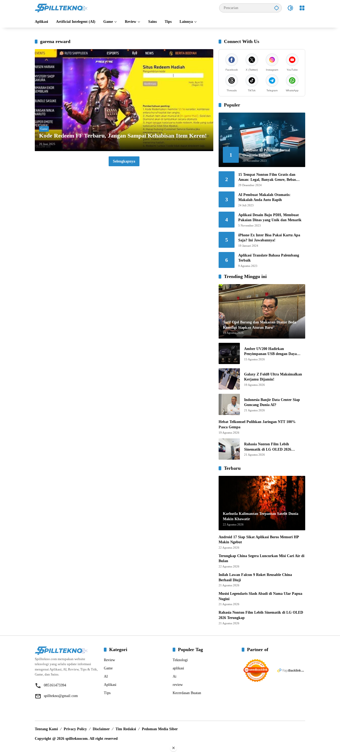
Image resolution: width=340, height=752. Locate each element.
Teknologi (180, 660)
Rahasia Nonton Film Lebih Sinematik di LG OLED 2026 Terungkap (267, 447)
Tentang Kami (46, 729)
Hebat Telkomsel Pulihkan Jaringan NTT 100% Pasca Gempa (257, 424)
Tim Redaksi (126, 729)
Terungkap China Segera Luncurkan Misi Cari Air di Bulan (261, 558)
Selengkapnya (124, 161)
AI (106, 676)
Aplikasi (110, 685)
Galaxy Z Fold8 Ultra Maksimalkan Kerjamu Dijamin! (273, 377)
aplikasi (178, 668)
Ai (174, 676)
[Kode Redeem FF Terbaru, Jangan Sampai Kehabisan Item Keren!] (124, 100)
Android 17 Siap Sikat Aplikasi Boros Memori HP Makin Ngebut (259, 539)
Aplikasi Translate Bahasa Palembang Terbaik (268, 258)
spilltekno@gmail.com (61, 696)
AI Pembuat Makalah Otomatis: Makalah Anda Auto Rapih (264, 197)
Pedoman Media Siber (160, 729)
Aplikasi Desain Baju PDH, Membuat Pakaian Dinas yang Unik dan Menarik (269, 217)
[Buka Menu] (302, 8)
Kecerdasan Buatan (187, 693)
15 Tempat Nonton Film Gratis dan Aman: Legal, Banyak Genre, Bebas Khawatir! (267, 177)
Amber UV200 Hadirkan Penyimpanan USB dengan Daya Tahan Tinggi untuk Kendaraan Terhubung (270, 352)
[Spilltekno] (61, 8)
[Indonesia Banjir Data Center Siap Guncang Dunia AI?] (229, 404)
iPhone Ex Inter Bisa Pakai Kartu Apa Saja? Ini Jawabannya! (269, 237)
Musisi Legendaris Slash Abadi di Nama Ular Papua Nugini (260, 596)
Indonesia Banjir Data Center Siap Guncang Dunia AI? (272, 402)
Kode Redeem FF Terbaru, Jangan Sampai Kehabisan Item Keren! (123, 135)
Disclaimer (101, 729)
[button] (276, 7)
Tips (107, 693)
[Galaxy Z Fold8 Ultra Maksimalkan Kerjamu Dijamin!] (229, 379)
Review (109, 660)
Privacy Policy (75, 729)
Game (44, 128)
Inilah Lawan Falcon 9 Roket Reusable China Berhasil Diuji (255, 577)
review (178, 685)
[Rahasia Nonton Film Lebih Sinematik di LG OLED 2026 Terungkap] (229, 449)
